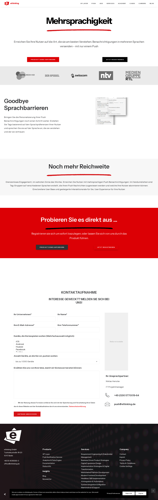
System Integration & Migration (93, 484)
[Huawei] (57, 347)
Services (110, 3)
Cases (132, 3)
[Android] (57, 344)
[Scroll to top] (153, 490)
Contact (123, 454)
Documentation (49, 463)
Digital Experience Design (91, 463)
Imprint (122, 457)
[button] (107, 405)
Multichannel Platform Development (95, 472)
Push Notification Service (52, 457)
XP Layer (84, 3)
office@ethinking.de (12, 464)
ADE (101, 3)
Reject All (129, 493)
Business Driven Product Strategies (95, 460)
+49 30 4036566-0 (11, 461)
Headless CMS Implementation (93, 478)
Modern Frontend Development (93, 475)
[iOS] (57, 341)
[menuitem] (84, 3)
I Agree (140, 493)
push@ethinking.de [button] (124, 404)
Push (93, 3)
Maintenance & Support (90, 487)
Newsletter (47, 479)
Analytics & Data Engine (52, 460)
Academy (122, 3)
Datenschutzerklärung (77, 406)
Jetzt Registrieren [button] (115, 59)
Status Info (47, 466)
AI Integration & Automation (92, 481)
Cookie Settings (126, 466)
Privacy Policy (125, 460)
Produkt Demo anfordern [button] (43, 59)
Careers (142, 3)
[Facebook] (57, 349)
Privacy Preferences (113, 493)
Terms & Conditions (127, 463)
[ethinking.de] (11, 3)
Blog (152, 3)
